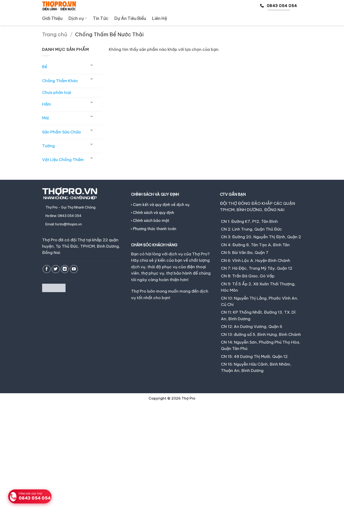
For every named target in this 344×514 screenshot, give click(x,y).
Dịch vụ (76, 18)
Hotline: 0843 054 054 (63, 216)
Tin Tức (100, 18)
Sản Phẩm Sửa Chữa (61, 132)
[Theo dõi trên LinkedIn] (65, 269)
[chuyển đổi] (91, 65)
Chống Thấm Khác (60, 80)
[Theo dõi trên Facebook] (47, 269)
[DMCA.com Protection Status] (54, 287)
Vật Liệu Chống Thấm (63, 159)
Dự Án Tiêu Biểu (130, 18)
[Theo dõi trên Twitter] (55, 269)
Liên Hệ (159, 18)
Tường (48, 145)
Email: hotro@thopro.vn (63, 224)
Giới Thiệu (52, 18)
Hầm (46, 104)
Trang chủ (54, 34)
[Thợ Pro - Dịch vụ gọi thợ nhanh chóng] (59, 5)
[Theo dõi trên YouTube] (74, 269)
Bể (44, 66)
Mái (45, 118)
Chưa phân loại (56, 92)
